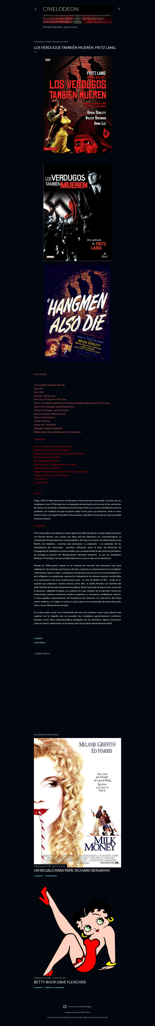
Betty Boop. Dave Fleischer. (60, 982)
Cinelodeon (61, 8)
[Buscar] (119, 8)
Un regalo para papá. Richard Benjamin (72, 870)
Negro (42, 642)
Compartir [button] (38, 638)
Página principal (53, 27)
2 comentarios (51, 876)
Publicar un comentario (54, 987)
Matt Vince (85, 1012)
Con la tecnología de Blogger (80, 1006)
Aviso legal (71, 27)
